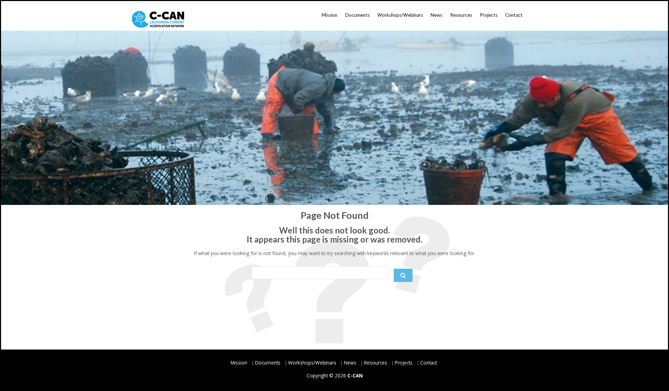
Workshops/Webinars (400, 15)
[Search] (403, 275)
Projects (489, 15)
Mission (329, 15)
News (436, 15)
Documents (357, 15)
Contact (514, 15)
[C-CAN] (158, 19)
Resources (461, 15)
